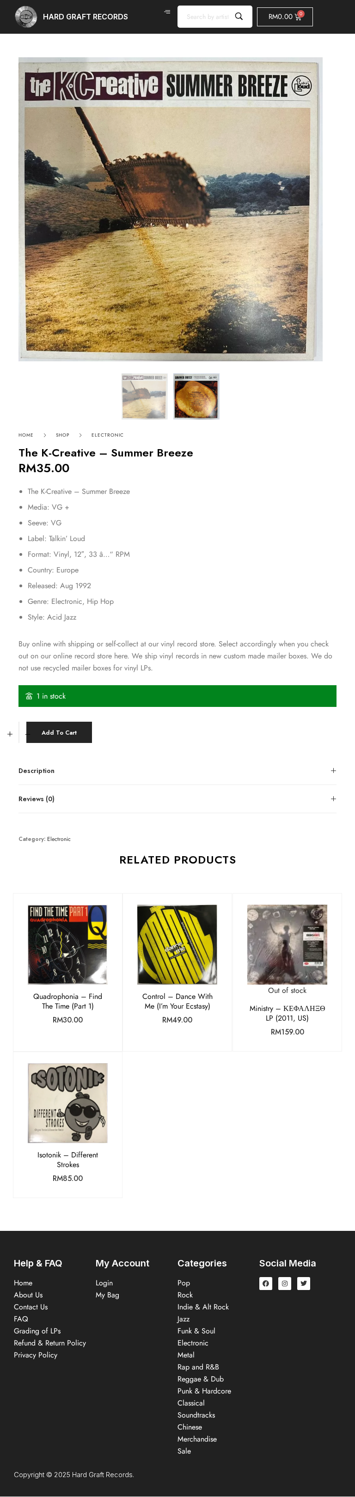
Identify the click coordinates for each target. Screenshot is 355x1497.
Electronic (108, 435)
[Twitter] (303, 1283)
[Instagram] (284, 1283)
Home (26, 435)
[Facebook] (265, 1283)
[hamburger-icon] (167, 12)
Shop (62, 435)
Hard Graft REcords (85, 16)
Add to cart (59, 732)
